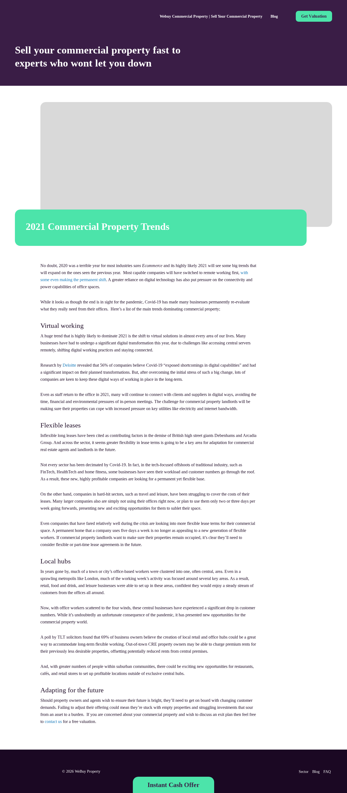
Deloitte (69, 365)
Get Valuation (314, 16)
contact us (53, 721)
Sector (304, 772)
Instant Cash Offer (173, 784)
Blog (274, 16)
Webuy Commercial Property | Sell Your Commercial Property (211, 16)
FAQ (327, 772)
